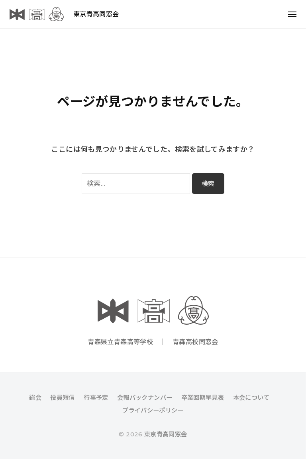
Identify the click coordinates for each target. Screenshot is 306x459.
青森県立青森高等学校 (120, 342)
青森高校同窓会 (195, 342)
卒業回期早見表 (202, 397)
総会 (35, 397)
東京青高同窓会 (96, 14)
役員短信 (62, 397)
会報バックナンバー (144, 397)
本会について (251, 397)
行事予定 (96, 397)
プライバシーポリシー (153, 410)
